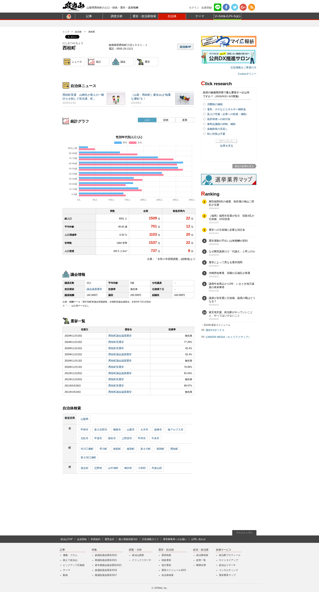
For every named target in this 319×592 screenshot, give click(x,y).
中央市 (155, 438)
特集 (94, 549)
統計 (98, 61)
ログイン (194, 7)
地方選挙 (166, 565)
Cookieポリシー (247, 73)
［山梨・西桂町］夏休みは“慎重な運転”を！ (151, 96)
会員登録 (206, 7)
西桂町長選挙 (116, 341)
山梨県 (84, 419)
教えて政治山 (70, 560)
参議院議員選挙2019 (106, 570)
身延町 (117, 448)
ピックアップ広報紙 (74, 565)
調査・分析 (135, 549)
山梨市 (131, 429)
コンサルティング (228, 570)
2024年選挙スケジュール (217, 325)
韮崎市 (158, 429)
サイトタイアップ (228, 560)
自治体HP (185, 46)
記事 (89, 16)
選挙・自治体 (166, 549)
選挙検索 (166, 555)
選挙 (147, 61)
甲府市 (84, 429)
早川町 (103, 448)
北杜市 (84, 438)
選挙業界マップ (227, 575)
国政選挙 (166, 560)
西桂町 (174, 448)
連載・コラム (70, 555)
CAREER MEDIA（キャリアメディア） (228, 336)
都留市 (117, 429)
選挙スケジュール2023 (174, 570)
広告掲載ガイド (150, 539)
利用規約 (95, 539)
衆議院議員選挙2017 (106, 575)
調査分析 (117, 16)
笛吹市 (112, 438)
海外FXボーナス (215, 330)
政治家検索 (202, 555)
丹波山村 (157, 468)
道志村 (84, 468)
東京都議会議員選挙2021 (108, 565)
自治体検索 (168, 575)
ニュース (77, 61)
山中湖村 (113, 468)
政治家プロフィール (230, 555)
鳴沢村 (128, 468)
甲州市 (142, 438)
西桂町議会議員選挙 (120, 335)
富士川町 (145, 448)
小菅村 (142, 468)
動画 (65, 575)
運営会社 (109, 539)
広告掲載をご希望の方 (243, 67)
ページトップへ (244, 532)
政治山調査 (138, 555)
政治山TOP (67, 539)
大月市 (144, 429)
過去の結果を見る (244, 166)
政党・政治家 (201, 549)
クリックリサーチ (141, 560)
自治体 (172, 16)
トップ (66, 31)
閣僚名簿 (201, 565)
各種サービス (223, 549)
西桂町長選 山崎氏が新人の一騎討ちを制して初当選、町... (83, 96)
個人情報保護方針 (128, 539)
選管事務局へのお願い (175, 539)
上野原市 (127, 438)
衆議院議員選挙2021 (106, 560)
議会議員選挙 (94, 289)
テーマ (199, 16)
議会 (123, 61)
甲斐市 (98, 438)
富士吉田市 (100, 429)
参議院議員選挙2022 (106, 555)
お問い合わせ (198, 539)
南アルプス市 (175, 429)
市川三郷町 (87, 448)
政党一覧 (201, 560)
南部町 (131, 448)
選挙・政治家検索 (144, 16)
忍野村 (98, 468)
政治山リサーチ (227, 565)
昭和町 (160, 448)
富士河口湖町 (88, 457)
